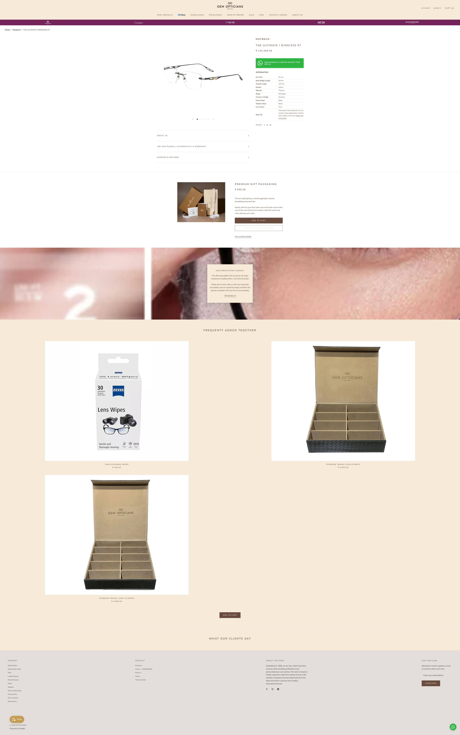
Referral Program (13, 680)
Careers (137, 676)
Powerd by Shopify (17, 728)
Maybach (17, 30)
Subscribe (431, 683)
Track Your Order (140, 680)
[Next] (213, 119)
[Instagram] (272, 689)
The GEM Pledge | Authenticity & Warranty (181, 146)
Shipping (11, 687)
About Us (162, 136)
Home (7, 30)
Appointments (12, 665)
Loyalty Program (13, 676)
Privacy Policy (12, 694)
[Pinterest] (270, 125)
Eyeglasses (215, 15)
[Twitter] (267, 125)
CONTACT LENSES (278, 15)
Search (437, 8)
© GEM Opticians (18, 725)
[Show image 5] (208, 119)
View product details (243, 236)
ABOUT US (297, 15)
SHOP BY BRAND (235, 15)
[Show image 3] (203, 119)
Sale (251, 15)
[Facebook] (264, 125)
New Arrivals (165, 15)
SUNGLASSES (197, 15)
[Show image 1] (197, 119)
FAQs (9, 673)
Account (425, 8)
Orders (10, 683)
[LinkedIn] (278, 689)
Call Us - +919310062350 (143, 669)
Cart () (449, 8)
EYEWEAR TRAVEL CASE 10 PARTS (116, 598)
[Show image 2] (200, 119)
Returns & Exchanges (14, 691)
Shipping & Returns (168, 157)
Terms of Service (13, 698)
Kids (261, 15)
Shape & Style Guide (14, 669)
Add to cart (230, 615)
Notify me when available (259, 228)
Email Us (138, 673)
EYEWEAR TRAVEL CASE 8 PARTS (343, 464)
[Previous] (192, 119)
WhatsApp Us (230, 295)
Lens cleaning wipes (117, 464)
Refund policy (12, 701)
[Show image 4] (206, 119)
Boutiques (138, 665)
